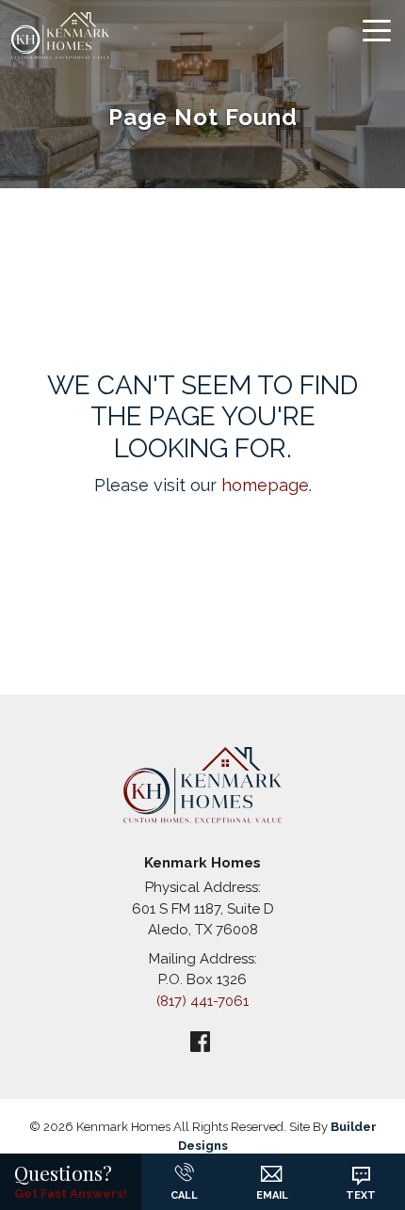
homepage (265, 485)
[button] (272, 1166)
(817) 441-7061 (202, 1001)
